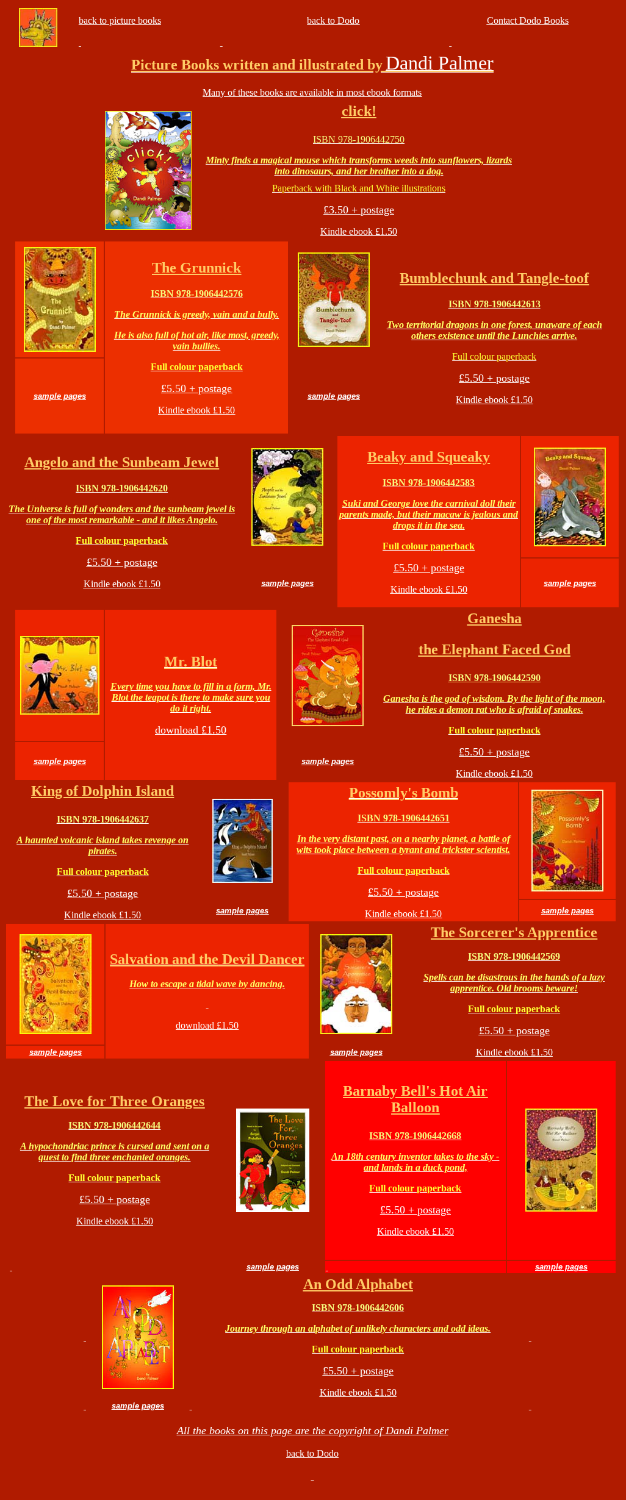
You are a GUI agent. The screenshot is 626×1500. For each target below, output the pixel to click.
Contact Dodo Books (528, 20)
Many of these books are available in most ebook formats (312, 92)
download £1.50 (207, 1025)
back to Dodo (333, 20)
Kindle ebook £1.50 (358, 231)
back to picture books (120, 20)
